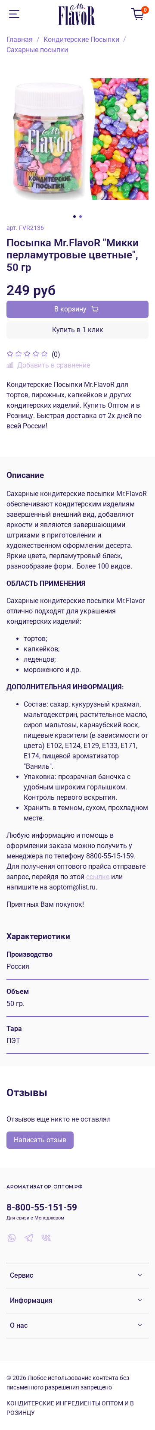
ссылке (97, 877)
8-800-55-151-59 (41, 1207)
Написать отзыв (40, 1140)
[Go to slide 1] (74, 216)
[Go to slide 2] (80, 216)
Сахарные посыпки (37, 50)
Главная (19, 39)
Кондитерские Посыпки (81, 39)
